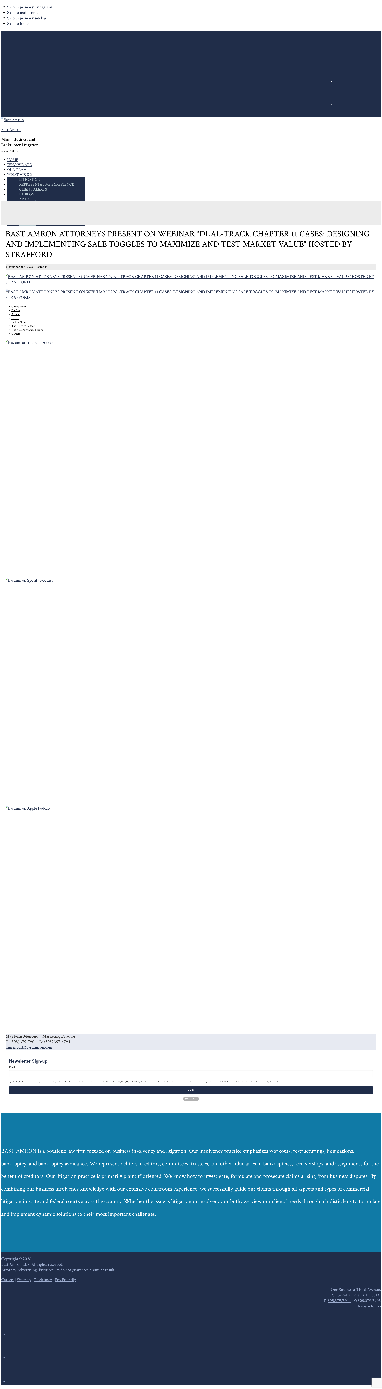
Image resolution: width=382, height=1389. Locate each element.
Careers (7, 1280)
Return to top (369, 1306)
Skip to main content (24, 12)
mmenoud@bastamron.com (29, 1047)
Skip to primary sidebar (27, 18)
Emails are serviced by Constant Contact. (268, 1082)
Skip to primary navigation (29, 7)
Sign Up (191, 1090)
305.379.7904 (339, 1300)
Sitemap (24, 1280)
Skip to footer (18, 23)
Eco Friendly (65, 1280)
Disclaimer (43, 1280)
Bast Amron (11, 129)
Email (12, 1067)
